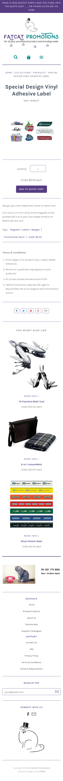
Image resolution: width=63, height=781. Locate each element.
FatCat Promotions (40, 768)
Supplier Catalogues (32, 631)
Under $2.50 (35, 237)
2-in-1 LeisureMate (31, 464)
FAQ (31, 649)
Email (46, 310)
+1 (38, 310)
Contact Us (31, 642)
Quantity (21, 168)
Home (8, 72)
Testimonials (31, 624)
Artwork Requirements (31, 669)
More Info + (31, 396)
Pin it (31, 310)
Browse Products (31, 611)
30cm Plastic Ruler (31, 541)
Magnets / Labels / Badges (25, 229)
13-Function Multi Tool (31, 401)
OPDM (42, 771)
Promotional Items (14, 237)
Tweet (23, 310)
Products (39, 72)
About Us (31, 618)
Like (16, 310)
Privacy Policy (31, 655)
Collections (22, 72)
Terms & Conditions (31, 662)
